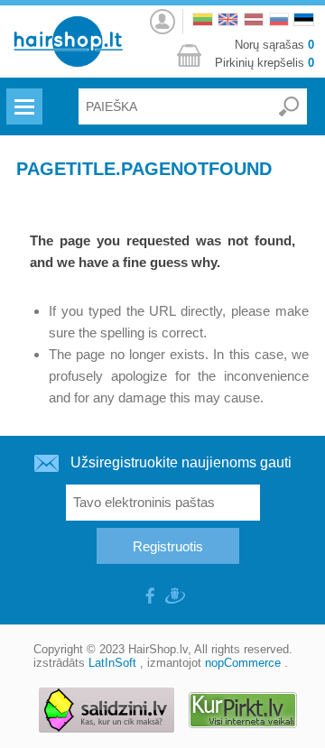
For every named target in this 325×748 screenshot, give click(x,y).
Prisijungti (162, 16)
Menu (22, 95)
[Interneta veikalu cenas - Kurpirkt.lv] (243, 711)
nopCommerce (243, 663)
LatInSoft (112, 663)
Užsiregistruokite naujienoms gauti (181, 462)
